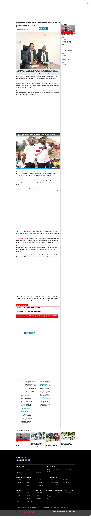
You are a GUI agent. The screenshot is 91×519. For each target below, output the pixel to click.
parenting (41, 485)
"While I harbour (20, 238)
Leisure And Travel (43, 484)
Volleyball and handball (29, 497)
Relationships (41, 480)
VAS (47, 492)
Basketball (29, 495)
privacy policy (56, 507)
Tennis (18, 495)
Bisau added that (20, 188)
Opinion (19, 471)
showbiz (19, 479)
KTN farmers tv (66, 479)
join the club (40, 497)
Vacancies (34, 507)
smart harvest (54, 480)
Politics (48, 471)
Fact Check (38, 472)
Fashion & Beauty (31, 480)
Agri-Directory (66, 482)
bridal (28, 485)
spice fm (68, 493)
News (48, 468)
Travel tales (39, 492)
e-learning (49, 493)
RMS (51, 507)
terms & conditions (64, 507)
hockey (18, 500)
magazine (39, 498)
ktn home (58, 492)
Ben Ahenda (64, 39)
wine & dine (39, 493)
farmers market (54, 482)
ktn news (58, 493)
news (52, 479)
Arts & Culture (30, 472)
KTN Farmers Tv (59, 497)
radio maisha (69, 492)
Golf (27, 493)
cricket (28, 500)
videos (18, 468)
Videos (28, 482)
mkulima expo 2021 (55, 484)
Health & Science (28, 469)
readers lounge (30, 484)
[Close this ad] (90, 515)
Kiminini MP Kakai (20, 83)
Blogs (57, 469)
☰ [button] (88, 3)
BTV (57, 495)
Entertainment (69, 469)
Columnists (38, 471)
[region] (45, 517)
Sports (48, 469)
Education (29, 471)
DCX (38, 507)
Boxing (18, 493)
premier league (30, 501)
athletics (19, 497)
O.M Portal (42, 507)
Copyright (47, 507)
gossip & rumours (19, 502)
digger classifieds (49, 496)
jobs (48, 498)
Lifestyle (38, 468)
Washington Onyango (66, 47)
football (19, 492)
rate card (29, 507)
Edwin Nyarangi (20, 29)
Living (28, 479)
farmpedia (65, 484)
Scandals (58, 468)
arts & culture (20, 480)
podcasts (65, 480)
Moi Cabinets (20, 472)
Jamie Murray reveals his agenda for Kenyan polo (67, 52)
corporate (18, 507)
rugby (28, 492)
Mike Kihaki (64, 64)
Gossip (67, 468)
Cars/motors (49, 500)
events (18, 484)
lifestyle (19, 482)
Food (40, 479)
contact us (23, 507)
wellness (41, 482)
